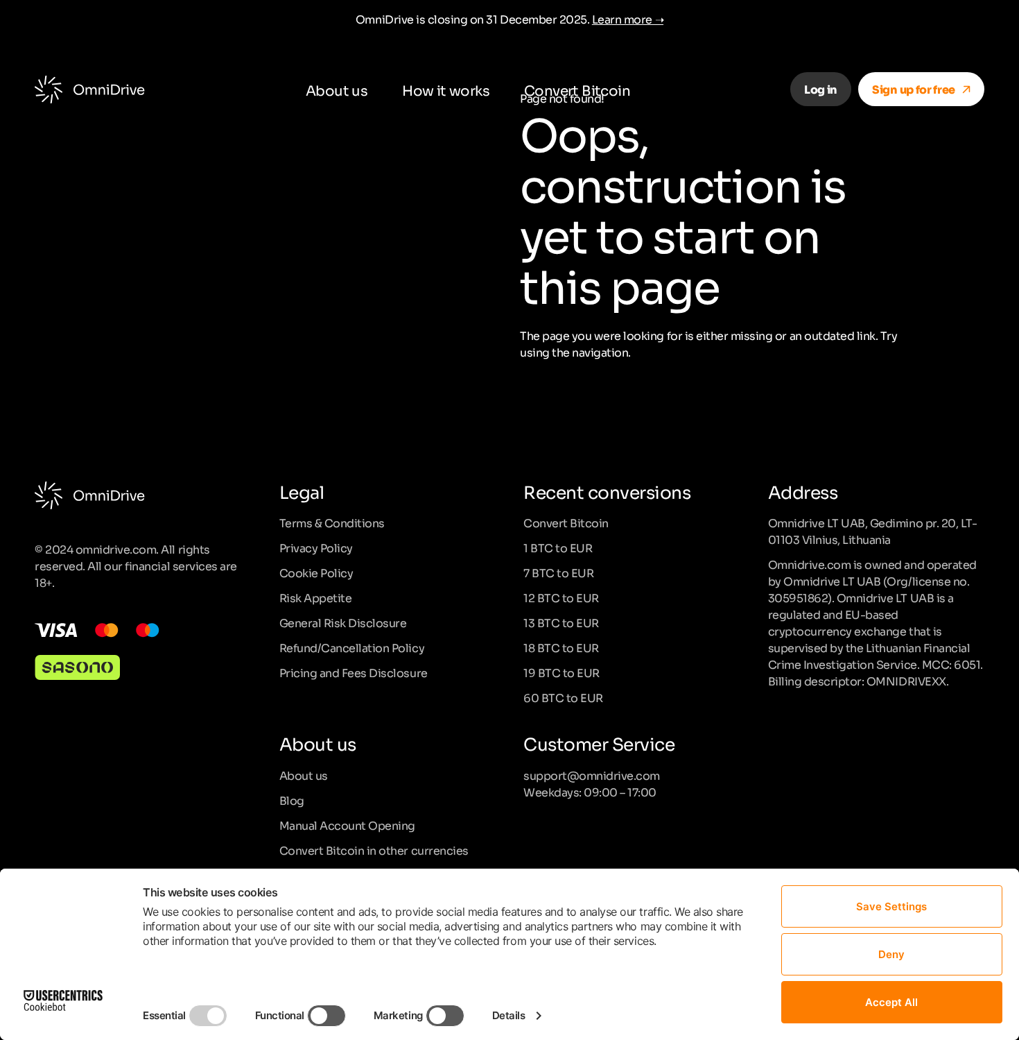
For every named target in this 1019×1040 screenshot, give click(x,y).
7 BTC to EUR (558, 572)
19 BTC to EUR (561, 672)
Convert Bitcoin (577, 89)
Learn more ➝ (627, 18)
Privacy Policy (316, 547)
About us (336, 89)
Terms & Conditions (332, 522)
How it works (445, 89)
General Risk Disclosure (343, 622)
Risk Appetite (315, 597)
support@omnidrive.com (591, 775)
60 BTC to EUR (563, 697)
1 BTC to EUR (557, 547)
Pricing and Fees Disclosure (353, 672)
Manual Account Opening (347, 825)
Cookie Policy (316, 572)
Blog (291, 800)
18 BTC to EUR (561, 647)
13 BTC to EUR (561, 622)
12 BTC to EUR (561, 597)
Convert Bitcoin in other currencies (374, 850)
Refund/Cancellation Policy (352, 647)
